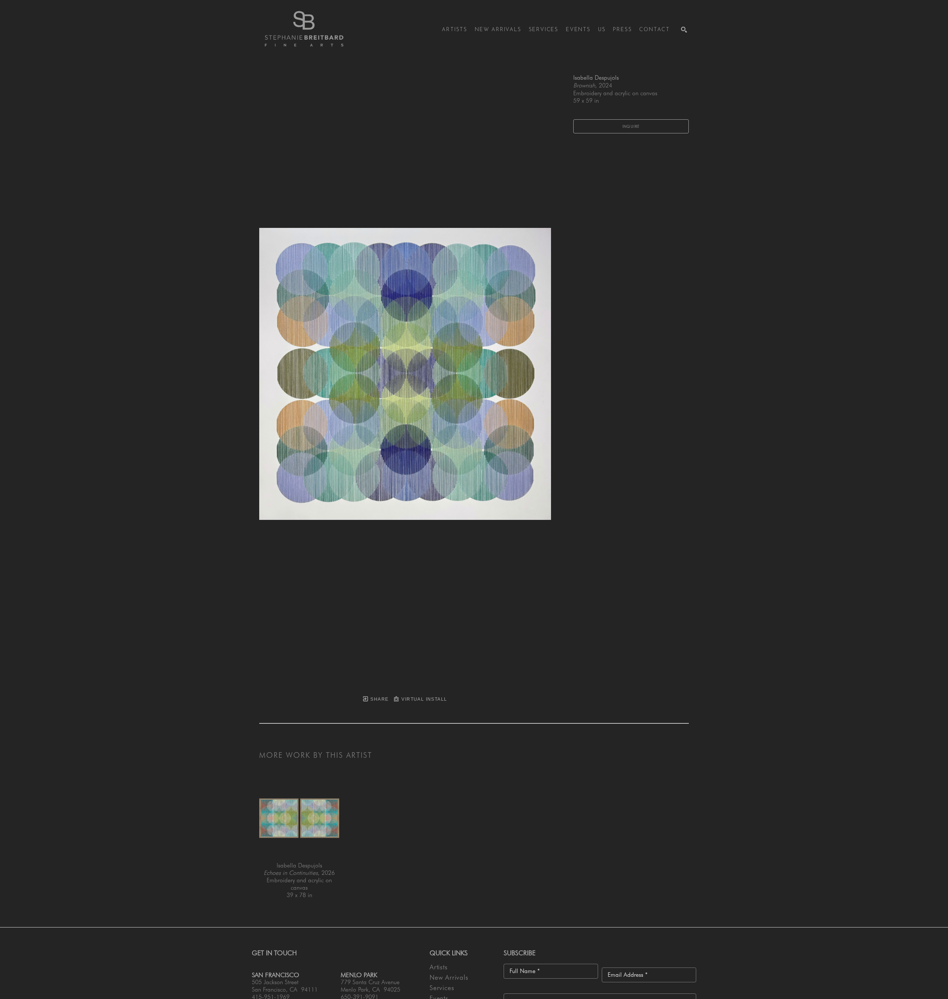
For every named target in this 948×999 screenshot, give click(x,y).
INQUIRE (631, 126)
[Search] (684, 30)
